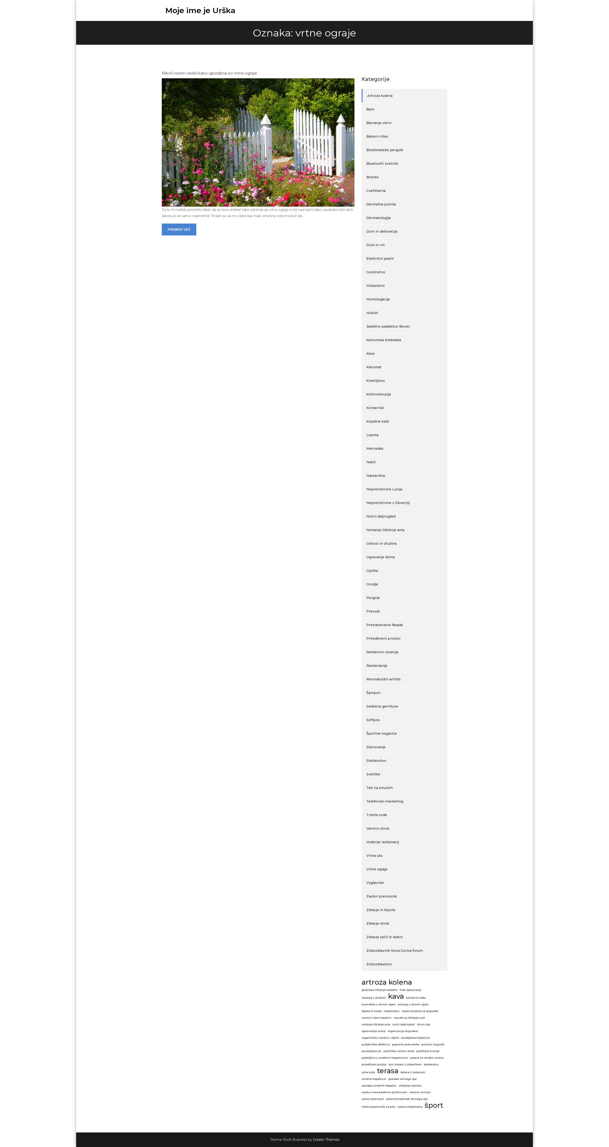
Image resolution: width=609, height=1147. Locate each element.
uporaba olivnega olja (402, 1079)
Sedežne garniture (382, 706)
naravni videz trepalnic (377, 1017)
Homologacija (378, 299)
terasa (387, 1071)
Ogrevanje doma (380, 557)
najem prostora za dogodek (420, 1011)
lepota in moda (372, 1011)
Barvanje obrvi (378, 123)
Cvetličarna (376, 191)
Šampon (373, 693)
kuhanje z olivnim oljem (413, 1004)
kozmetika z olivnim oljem (379, 1004)
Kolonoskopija (378, 394)
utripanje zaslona (410, 1085)
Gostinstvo (375, 272)
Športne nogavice (381, 733)
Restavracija (376, 665)
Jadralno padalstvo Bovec (388, 326)
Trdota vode (376, 815)
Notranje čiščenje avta (385, 530)
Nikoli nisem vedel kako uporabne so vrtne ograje (209, 73)
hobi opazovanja (410, 990)
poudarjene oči (371, 1051)
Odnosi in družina (381, 543)
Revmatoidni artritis (383, 679)
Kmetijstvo (375, 381)
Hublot (372, 313)
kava (396, 996)
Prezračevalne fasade (384, 625)
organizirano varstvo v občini (380, 1037)
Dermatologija (378, 218)
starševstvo (431, 1064)
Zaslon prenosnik (381, 896)
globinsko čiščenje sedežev (380, 990)
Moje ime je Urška (200, 10)
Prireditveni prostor (383, 638)
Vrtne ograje (377, 869)
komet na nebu (416, 997)
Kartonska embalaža (383, 340)
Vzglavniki (375, 883)
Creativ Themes (326, 1139)
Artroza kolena (380, 96)
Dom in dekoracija (381, 231)
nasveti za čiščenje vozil (409, 1017)
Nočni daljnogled (380, 516)
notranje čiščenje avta (376, 1024)
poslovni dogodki (433, 1044)
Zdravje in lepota (380, 910)
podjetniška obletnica (376, 1044)
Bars (370, 109)
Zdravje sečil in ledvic (384, 937)
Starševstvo (376, 760)
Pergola (373, 598)
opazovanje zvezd (373, 1031)
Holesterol (375, 286)
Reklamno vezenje (382, 652)
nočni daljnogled (403, 1024)
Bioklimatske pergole (384, 150)
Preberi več (179, 229)
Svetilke (373, 774)
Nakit (371, 462)
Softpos (373, 720)
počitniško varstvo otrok (398, 1051)
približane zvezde (427, 1051)
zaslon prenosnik (373, 1099)
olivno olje (423, 1024)
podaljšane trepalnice (415, 1037)
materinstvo (391, 1011)
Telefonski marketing (384, 801)
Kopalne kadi (377, 421)
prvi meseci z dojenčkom (405, 1064)
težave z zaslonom (413, 1072)
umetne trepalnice (374, 1079)
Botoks (372, 177)
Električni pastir (380, 258)
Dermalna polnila (381, 204)
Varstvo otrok (377, 828)
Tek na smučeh (379, 788)
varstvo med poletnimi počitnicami (384, 1092)
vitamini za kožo (420, 1092)
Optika (372, 571)
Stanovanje (376, 747)
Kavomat (373, 367)
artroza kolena (387, 982)
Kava (370, 353)
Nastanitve (375, 476)
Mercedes (374, 448)
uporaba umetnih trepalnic (379, 1085)
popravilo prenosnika (405, 1044)
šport (434, 1105)
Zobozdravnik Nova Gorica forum (394, 950)
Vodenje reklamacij (382, 842)
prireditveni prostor (374, 1064)
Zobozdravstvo (379, 964)
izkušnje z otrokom (374, 997)
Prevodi (373, 611)
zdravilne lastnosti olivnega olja (406, 1099)
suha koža (368, 1072)
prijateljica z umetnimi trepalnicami (385, 1057)
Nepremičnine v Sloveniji (388, 503)
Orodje (372, 584)
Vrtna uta (374, 855)
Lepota (372, 435)
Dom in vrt (375, 245)
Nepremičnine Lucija (384, 489)
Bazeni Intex (377, 136)
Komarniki (375, 408)
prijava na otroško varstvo (427, 1057)
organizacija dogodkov (403, 1031)
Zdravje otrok (377, 923)
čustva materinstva (410, 1106)
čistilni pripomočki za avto (378, 1106)
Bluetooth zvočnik (382, 163)
